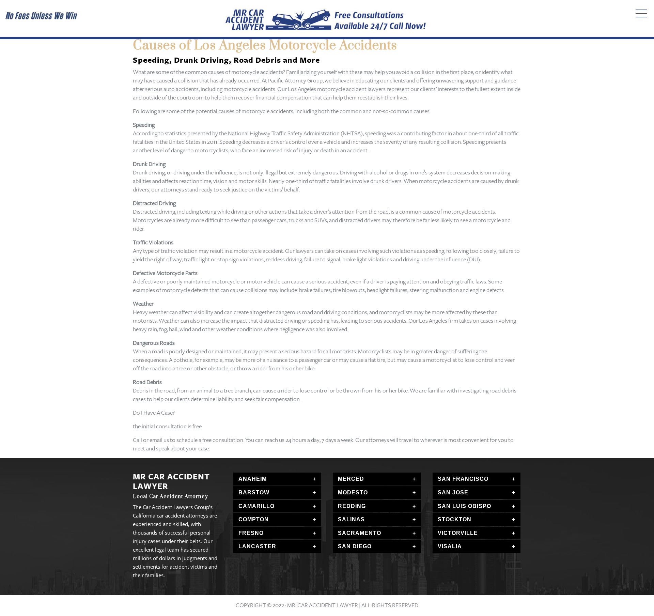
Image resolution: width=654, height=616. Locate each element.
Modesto (353, 492)
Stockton (454, 519)
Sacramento (359, 533)
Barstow (253, 492)
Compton (253, 519)
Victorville (458, 533)
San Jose (453, 492)
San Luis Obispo (464, 506)
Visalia (450, 546)
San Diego (355, 546)
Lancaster (257, 546)
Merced (351, 479)
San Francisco (463, 479)
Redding (352, 506)
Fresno (251, 533)
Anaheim (252, 479)
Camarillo (256, 506)
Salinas (351, 519)
